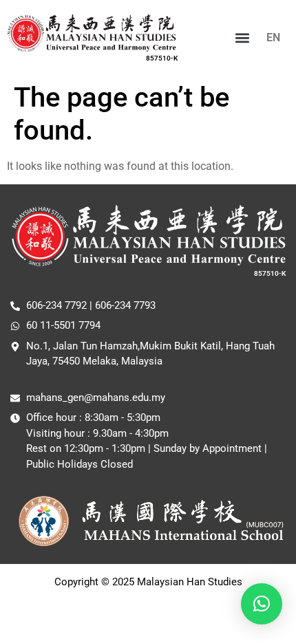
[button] (242, 37)
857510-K (162, 58)
